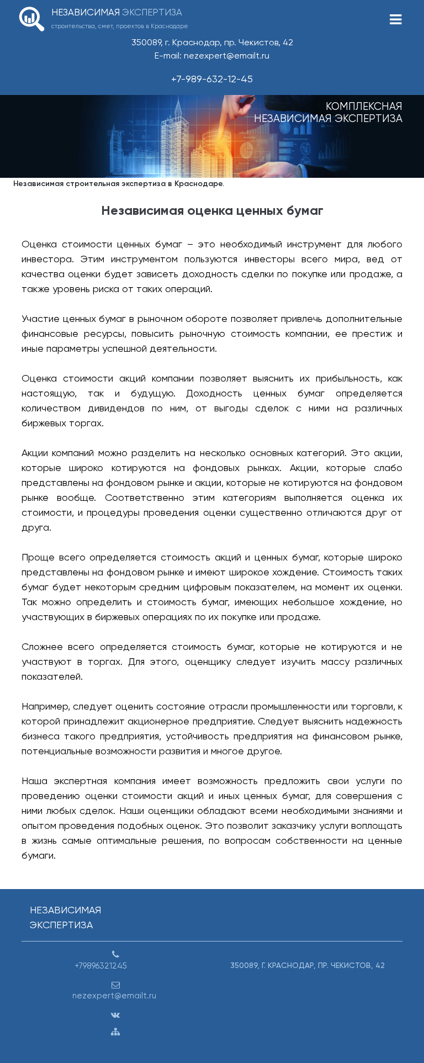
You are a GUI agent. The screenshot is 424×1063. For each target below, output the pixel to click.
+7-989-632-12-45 (212, 78)
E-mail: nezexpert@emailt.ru (212, 55)
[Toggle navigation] (395, 19)
